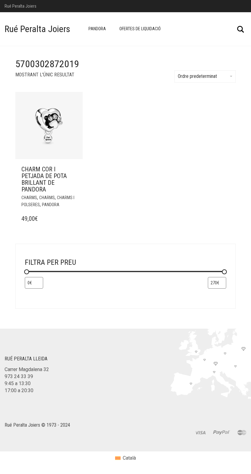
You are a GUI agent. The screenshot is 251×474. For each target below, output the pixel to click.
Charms (29, 197)
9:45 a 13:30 (18, 383)
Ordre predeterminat (197, 76)
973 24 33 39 (19, 376)
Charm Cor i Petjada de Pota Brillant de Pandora (44, 179)
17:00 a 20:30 (19, 390)
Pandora (97, 28)
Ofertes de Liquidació (140, 28)
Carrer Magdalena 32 (27, 369)
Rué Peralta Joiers (37, 29)
